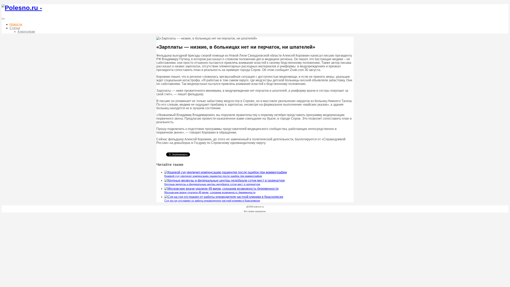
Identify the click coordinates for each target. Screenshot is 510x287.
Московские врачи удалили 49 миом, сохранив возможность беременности (209, 192)
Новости (16, 24)
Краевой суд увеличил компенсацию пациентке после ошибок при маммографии (213, 176)
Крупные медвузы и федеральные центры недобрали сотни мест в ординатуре (212, 184)
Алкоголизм (26, 31)
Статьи (15, 28)
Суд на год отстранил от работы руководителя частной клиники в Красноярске (212, 200)
